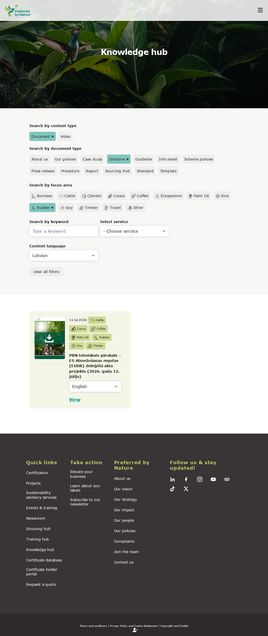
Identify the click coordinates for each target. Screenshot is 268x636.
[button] (45, 462)
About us (39, 159)
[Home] (21, 10)
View (74, 399)
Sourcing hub (38, 528)
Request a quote (41, 584)
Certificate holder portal (41, 571)
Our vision (123, 489)
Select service (114, 221)
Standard (145, 171)
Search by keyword (49, 221)
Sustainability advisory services (41, 494)
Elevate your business (81, 473)
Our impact (124, 510)
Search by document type (55, 148)
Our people (124, 520)
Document (40, 136)
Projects (33, 483)
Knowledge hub (40, 549)
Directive (117, 159)
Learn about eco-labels (85, 488)
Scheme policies (198, 159)
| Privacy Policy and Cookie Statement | (134, 625)
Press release (42, 171)
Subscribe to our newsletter (85, 501)
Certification (37, 472)
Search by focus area (50, 185)
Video (65, 136)
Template (168, 171)
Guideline (143, 159)
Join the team (126, 551)
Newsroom (35, 518)
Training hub (37, 539)
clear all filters (46, 271)
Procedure (70, 171)
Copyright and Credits (174, 625)
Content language (47, 246)
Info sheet (168, 159)
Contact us (123, 562)
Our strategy (125, 499)
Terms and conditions (93, 625)
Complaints (124, 541)
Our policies (65, 159)
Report (92, 171)
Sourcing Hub (117, 171)
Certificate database (44, 560)
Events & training (41, 508)
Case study (92, 159)
